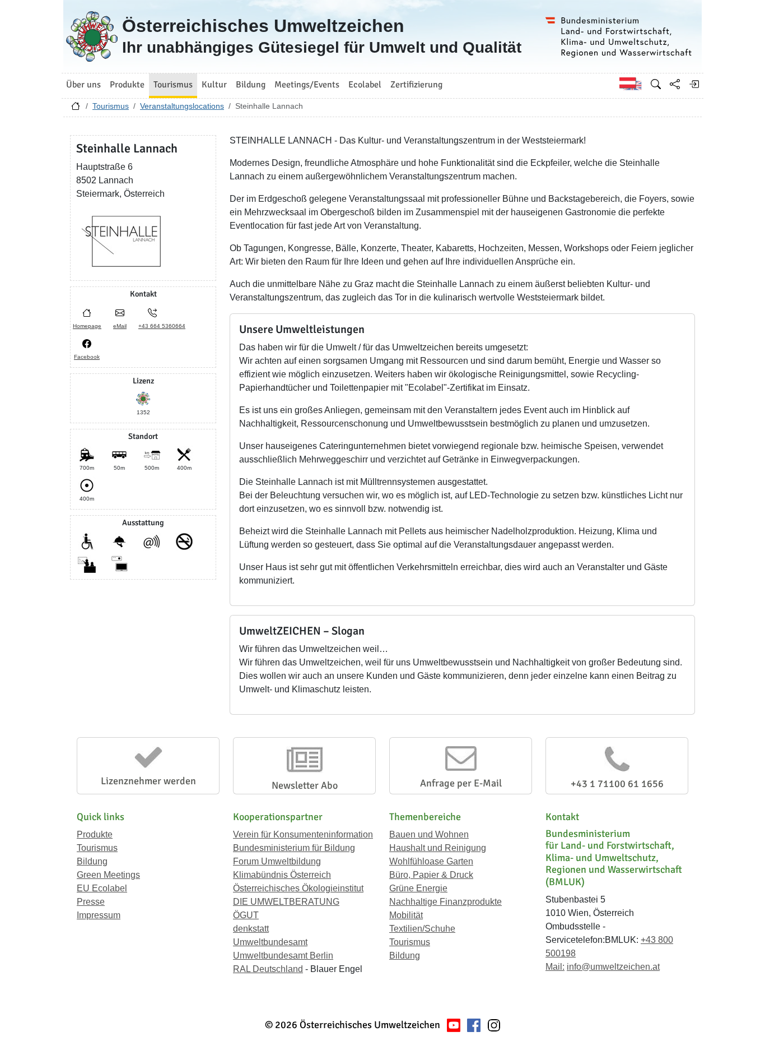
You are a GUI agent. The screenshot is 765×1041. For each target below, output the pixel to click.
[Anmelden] (694, 84)
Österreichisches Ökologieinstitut (298, 888)
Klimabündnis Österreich (282, 875)
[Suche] (656, 84)
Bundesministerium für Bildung (294, 848)
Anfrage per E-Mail (461, 783)
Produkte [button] (127, 84)
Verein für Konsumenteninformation (303, 834)
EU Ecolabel (102, 888)
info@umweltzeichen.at (613, 966)
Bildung (92, 861)
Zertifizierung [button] (416, 84)
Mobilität (406, 915)
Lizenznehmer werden (148, 781)
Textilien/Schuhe (422, 928)
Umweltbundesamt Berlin (283, 955)
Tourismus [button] (173, 84)
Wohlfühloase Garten (431, 861)
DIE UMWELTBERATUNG (286, 901)
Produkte (95, 834)
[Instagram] (494, 1025)
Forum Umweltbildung (277, 861)
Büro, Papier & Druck (431, 875)
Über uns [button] (83, 84)
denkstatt (251, 928)
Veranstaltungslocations (182, 105)
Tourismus (110, 105)
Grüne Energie (418, 888)
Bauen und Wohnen (429, 834)
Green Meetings (108, 875)
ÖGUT (246, 915)
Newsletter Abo (305, 785)
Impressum (98, 915)
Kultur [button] (214, 84)
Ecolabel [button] (364, 84)
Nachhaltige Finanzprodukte (445, 901)
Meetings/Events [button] (306, 84)
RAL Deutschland (268, 969)
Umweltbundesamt (270, 942)
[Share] (675, 84)
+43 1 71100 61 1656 (617, 784)
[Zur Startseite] (75, 108)
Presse (91, 901)
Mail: (555, 966)
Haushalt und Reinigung (437, 848)
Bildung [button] (250, 84)
